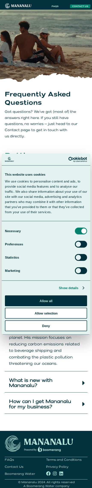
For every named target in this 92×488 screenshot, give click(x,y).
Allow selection (46, 313)
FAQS (55, 6)
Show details (68, 288)
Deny (46, 325)
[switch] (81, 244)
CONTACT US (80, 6)
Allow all (46, 301)
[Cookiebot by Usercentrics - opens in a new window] (68, 159)
